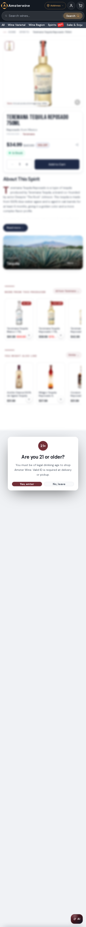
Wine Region (37, 25)
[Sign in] (71, 6)
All (3, 25)
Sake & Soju (74, 25)
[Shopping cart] (80, 6)
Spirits (55, 25)
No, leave (59, 484)
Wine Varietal (16, 25)
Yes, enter (27, 484)
